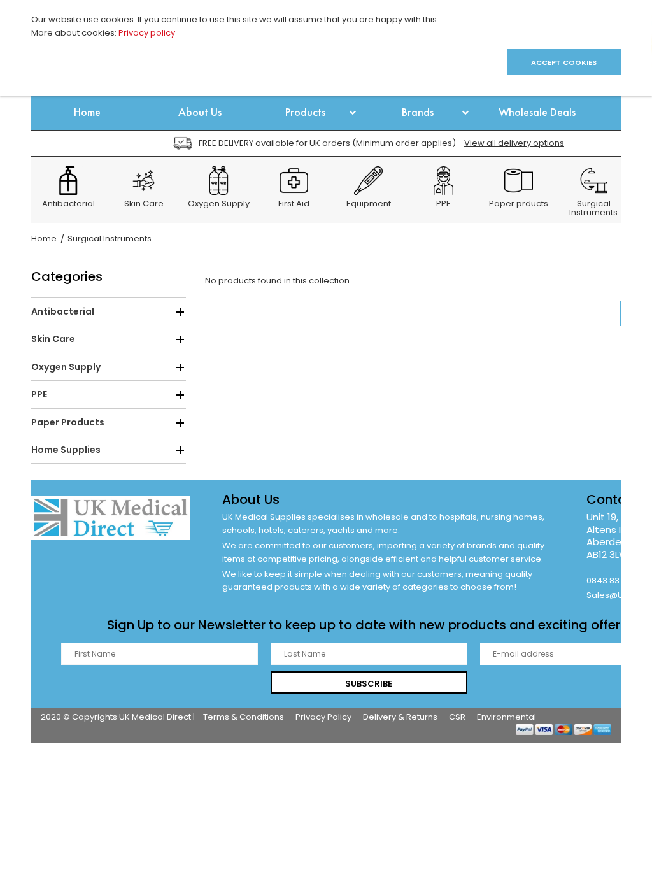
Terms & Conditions (243, 717)
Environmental (506, 717)
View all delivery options (514, 143)
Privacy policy (146, 33)
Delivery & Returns (400, 717)
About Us (251, 499)
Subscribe (368, 684)
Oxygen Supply (219, 204)
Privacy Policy (323, 717)
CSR (457, 717)
